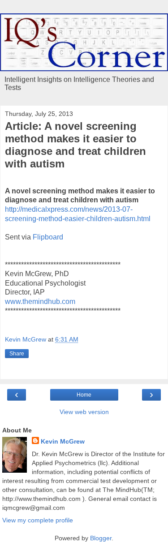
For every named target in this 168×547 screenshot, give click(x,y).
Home (84, 395)
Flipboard (48, 237)
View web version (84, 411)
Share (16, 353)
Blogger (101, 538)
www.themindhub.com (40, 301)
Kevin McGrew (63, 441)
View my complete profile (37, 520)
